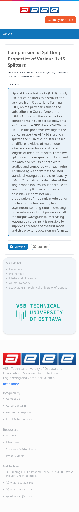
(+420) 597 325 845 (21, 482)
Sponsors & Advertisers (21, 449)
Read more (11, 384)
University (15, 269)
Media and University (23, 278)
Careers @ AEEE (16, 405)
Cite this (43, 246)
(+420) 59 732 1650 (21, 489)
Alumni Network (19, 283)
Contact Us (13, 398)
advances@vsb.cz (21, 496)
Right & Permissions (19, 419)
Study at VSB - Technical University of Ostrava (38, 287)
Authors (11, 435)
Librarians (12, 442)
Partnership (16, 274)
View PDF (20, 246)
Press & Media (15, 456)
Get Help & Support (18, 412)
